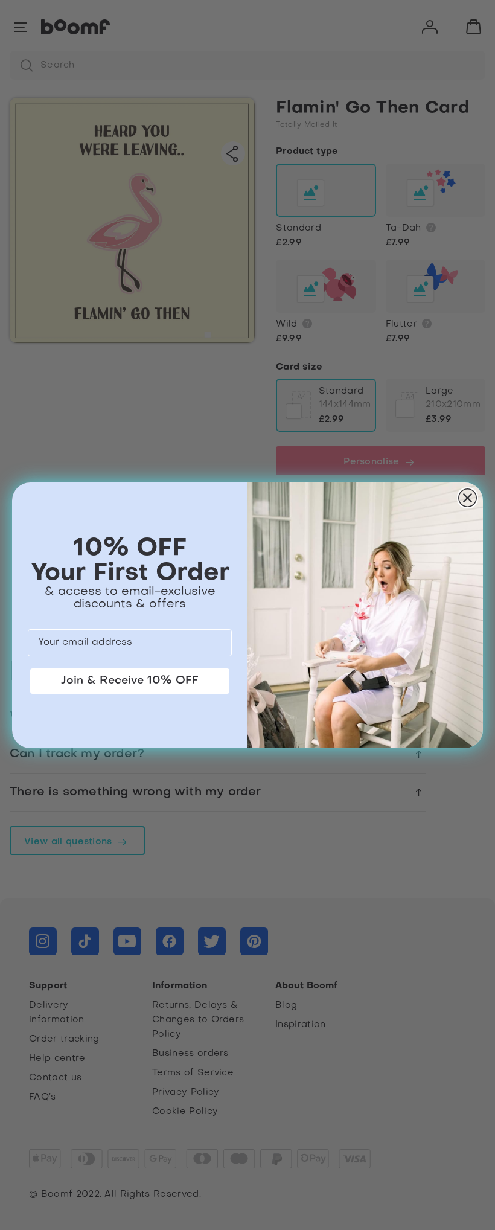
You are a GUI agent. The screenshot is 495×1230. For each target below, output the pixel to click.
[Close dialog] (467, 497)
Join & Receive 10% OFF (130, 681)
